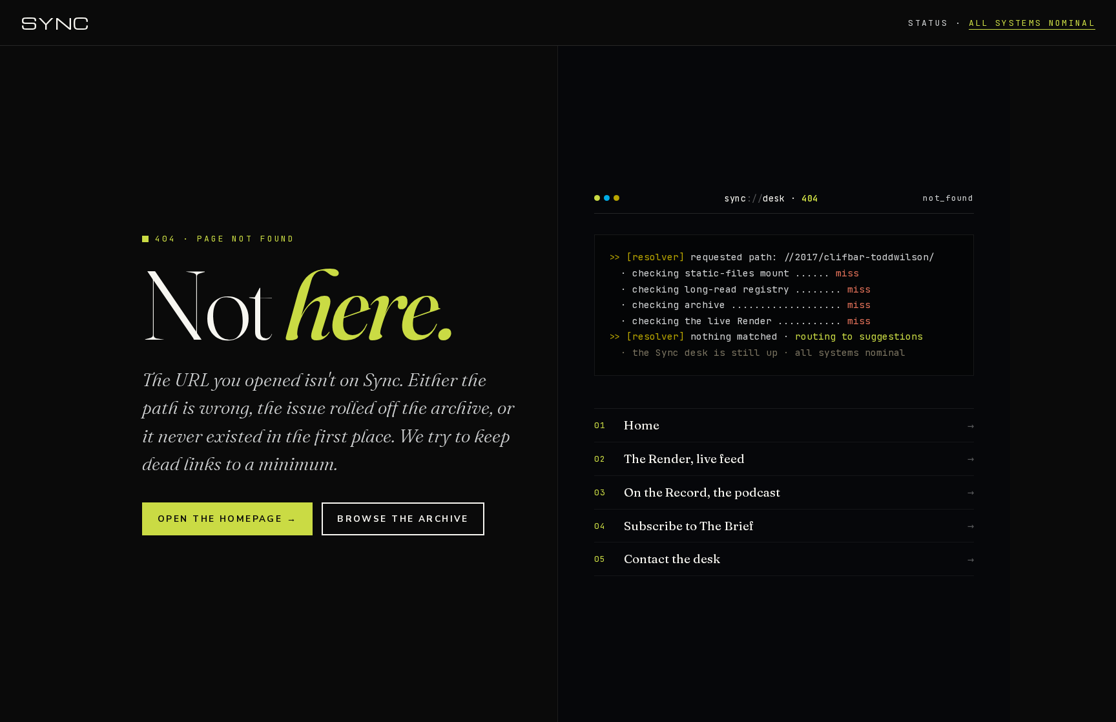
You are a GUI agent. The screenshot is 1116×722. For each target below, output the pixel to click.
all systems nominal (1032, 22)
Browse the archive (403, 519)
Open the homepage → (227, 519)
